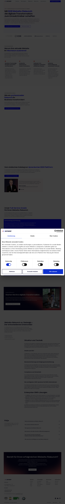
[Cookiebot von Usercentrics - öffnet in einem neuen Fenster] (55, 231)
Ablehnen (12, 271)
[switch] (24, 264)
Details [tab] (32, 236)
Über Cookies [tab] (54, 236)
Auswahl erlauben (32, 271)
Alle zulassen (53, 271)
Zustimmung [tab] (11, 236)
